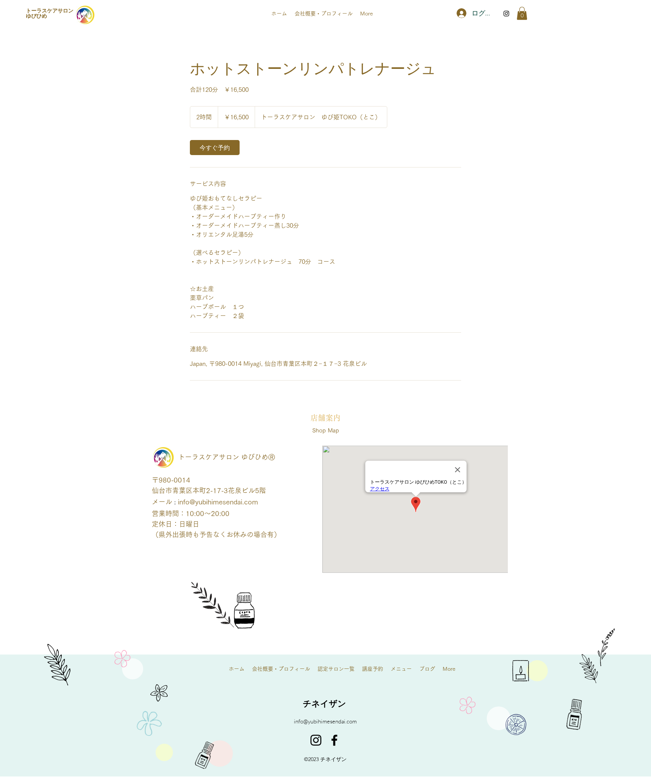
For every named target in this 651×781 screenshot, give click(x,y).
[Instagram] (316, 740)
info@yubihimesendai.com (218, 501)
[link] (215, 147)
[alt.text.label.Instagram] (506, 13)
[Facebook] (334, 740)
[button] (522, 13)
